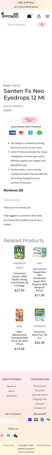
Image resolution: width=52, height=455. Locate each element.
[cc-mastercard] (36, 419)
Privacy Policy (8, 445)
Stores (11, 391)
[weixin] (15, 436)
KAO (39, 263)
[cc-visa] (29, 419)
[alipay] (42, 419)
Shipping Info (40, 399)
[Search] (42, 24)
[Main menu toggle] (47, 16)
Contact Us (40, 408)
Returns (39, 403)
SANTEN (16, 85)
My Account (39, 386)
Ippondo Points (40, 394)
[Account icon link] (39, 16)
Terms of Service (43, 445)
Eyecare (8, 106)
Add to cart (29, 120)
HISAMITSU (40, 326)
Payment (40, 390)
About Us (11, 386)
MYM (19, 326)
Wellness (18, 106)
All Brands (12, 395)
